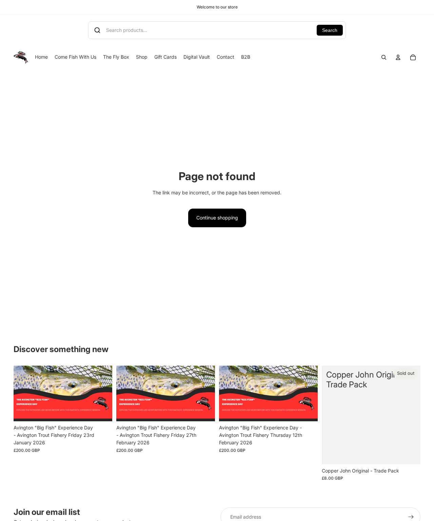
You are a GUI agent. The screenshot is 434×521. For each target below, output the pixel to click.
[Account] (398, 57)
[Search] (383, 57)
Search (329, 30)
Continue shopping (217, 217)
